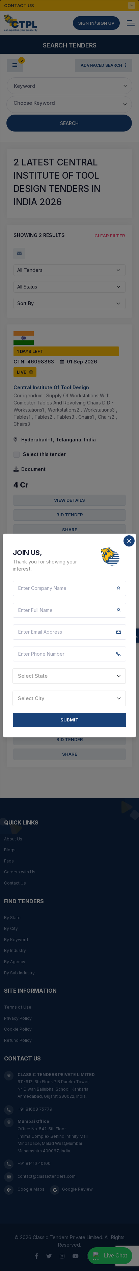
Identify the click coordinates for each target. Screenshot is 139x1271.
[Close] (129, 541)
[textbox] (69, 676)
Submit (69, 719)
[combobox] (69, 676)
